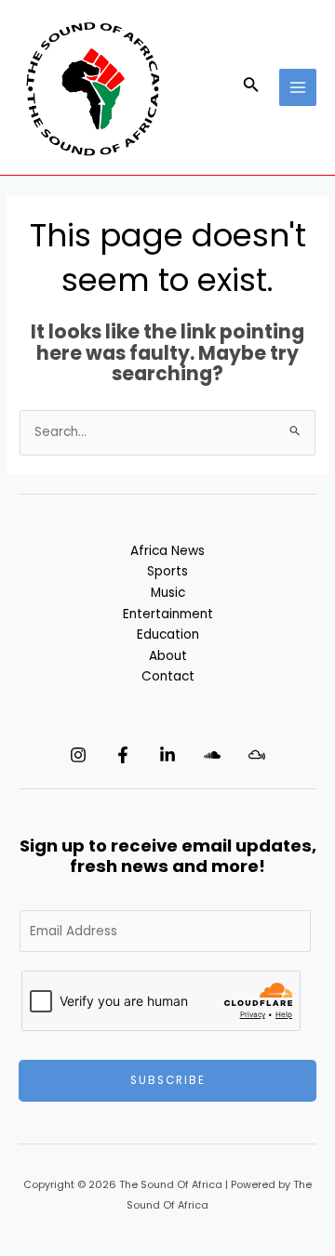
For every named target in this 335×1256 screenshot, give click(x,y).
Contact (167, 676)
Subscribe (168, 1080)
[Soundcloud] (212, 755)
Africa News (167, 551)
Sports (167, 571)
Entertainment (168, 614)
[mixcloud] (256, 755)
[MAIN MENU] (298, 88)
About (168, 656)
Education (168, 634)
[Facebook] (122, 755)
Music (168, 593)
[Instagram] (78, 755)
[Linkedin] (167, 755)
